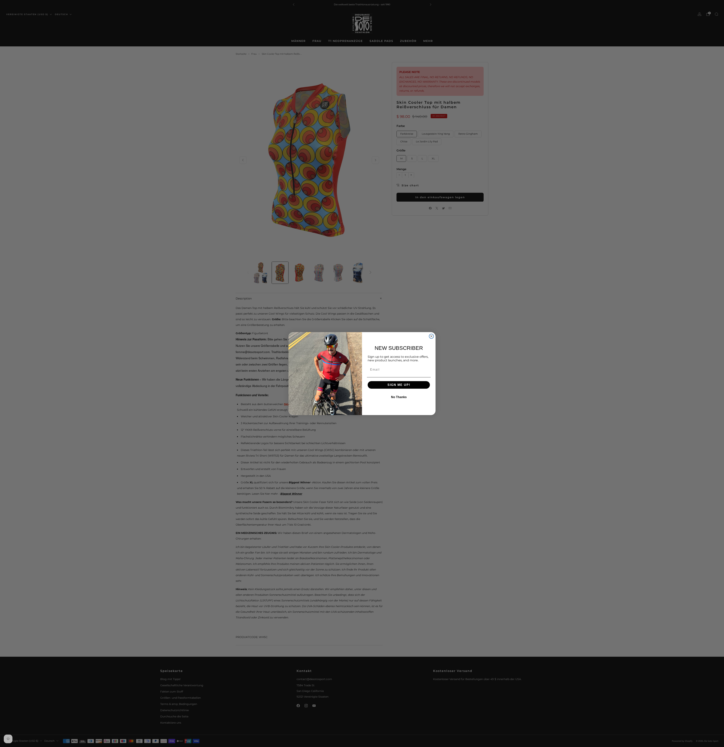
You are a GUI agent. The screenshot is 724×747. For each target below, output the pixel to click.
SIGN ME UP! (398, 384)
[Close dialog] (431, 336)
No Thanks (399, 397)
